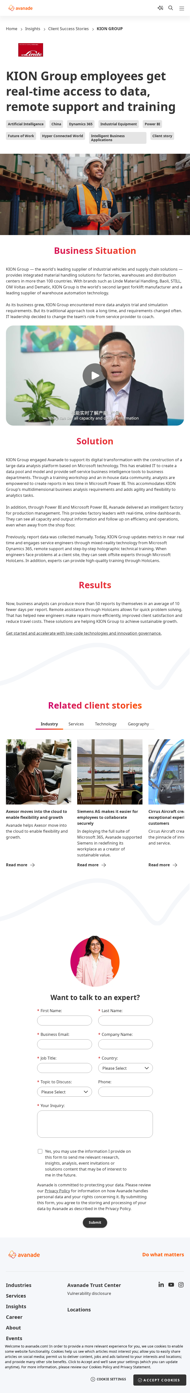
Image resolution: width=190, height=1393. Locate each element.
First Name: (49, 1010)
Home (11, 28)
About (13, 1327)
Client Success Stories (68, 28)
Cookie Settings (111, 1379)
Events (14, 1338)
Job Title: (46, 1058)
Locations (79, 1309)
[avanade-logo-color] (20, 7)
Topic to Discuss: (54, 1082)
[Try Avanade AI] (160, 8)
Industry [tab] (49, 724)
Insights (32, 28)
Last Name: (110, 1010)
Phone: (104, 1082)
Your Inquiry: (51, 1105)
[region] (95, 1366)
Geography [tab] (138, 724)
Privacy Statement (135, 1367)
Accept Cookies (161, 1380)
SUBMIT (95, 1222)
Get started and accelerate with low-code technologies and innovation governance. (84, 633)
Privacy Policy (57, 1191)
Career (14, 1317)
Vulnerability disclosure (89, 1293)
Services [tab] (76, 724)
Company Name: (115, 1034)
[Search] (171, 8)
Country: (108, 1058)
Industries (18, 1285)
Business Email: (53, 1034)
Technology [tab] (106, 724)
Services (16, 1295)
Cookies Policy (100, 1367)
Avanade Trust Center (94, 1285)
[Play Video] (95, 375)
